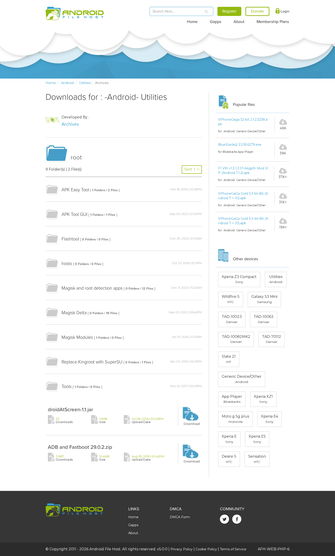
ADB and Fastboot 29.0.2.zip (80, 447)
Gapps (215, 21)
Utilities (85, 83)
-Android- (67, 83)
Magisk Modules (77, 337)
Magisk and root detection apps (92, 288)
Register (229, 11)
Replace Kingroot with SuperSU (92, 362)
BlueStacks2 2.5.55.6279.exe (239, 145)
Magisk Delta (74, 313)
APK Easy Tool (75, 190)
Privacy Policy (181, 549)
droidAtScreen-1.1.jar (70, 409)
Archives (70, 124)
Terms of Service (233, 549)
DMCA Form (180, 517)
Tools (67, 386)
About (239, 21)
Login (284, 11)
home (51, 83)
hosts (67, 263)
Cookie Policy (206, 549)
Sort (189, 169)
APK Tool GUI (74, 214)
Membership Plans (273, 21)
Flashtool (70, 239)
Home (192, 21)
